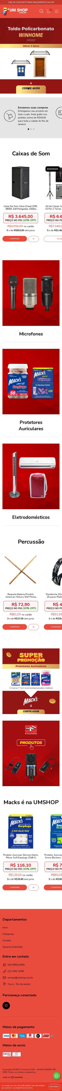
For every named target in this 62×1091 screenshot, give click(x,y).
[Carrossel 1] (31, 56)
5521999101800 (16, 964)
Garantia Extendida (12, 946)
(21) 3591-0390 (15, 971)
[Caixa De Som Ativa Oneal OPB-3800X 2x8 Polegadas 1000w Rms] (33, 239)
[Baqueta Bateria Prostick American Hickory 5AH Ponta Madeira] (33, 627)
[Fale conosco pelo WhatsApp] (56, 1075)
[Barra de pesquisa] (41, 11)
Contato (6, 940)
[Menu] (56, 11)
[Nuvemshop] (12, 1077)
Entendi (54, 1087)
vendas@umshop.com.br (20, 977)
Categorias (8, 934)
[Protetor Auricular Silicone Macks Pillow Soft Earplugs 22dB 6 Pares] (33, 888)
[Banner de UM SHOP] (31, 681)
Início (5, 927)
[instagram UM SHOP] (6, 1005)
